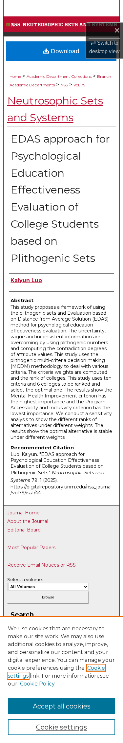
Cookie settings (61, 727)
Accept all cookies (62, 706)
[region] (61, 679)
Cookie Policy (37, 684)
